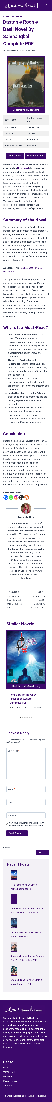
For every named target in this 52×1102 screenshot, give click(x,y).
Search (6, 847)
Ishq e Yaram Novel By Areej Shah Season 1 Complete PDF (23, 698)
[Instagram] (16, 497)
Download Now (35, 155)
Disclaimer (8, 1076)
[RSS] (26, 497)
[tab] (20, 717)
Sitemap (7, 1085)
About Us (8, 1067)
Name (11, 789)
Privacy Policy (10, 1081)
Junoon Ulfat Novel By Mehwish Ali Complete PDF (38, 600)
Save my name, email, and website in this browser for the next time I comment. (27, 824)
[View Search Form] (46, 5)
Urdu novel (23, 168)
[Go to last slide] (11, 672)
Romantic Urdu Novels (14, 16)
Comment (13, 750)
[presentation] (26, 659)
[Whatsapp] (11, 497)
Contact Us (9, 1071)
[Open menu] (40, 5)
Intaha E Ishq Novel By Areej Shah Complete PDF (14, 600)
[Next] (41, 672)
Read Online (15, 155)
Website (12, 815)
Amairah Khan (10, 51)
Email (11, 802)
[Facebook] (5, 497)
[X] (21, 497)
